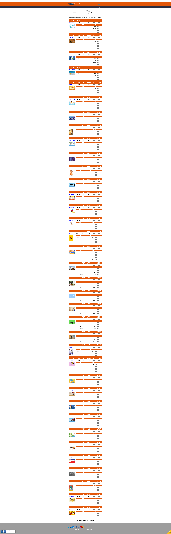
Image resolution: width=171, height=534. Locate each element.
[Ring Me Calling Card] (72, 436)
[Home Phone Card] (72, 212)
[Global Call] (71, 490)
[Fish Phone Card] (72, 365)
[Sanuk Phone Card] (72, 270)
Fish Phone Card (71, 360)
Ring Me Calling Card (72, 431)
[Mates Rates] (71, 134)
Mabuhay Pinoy (71, 457)
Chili (69, 233)
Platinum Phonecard (72, 470)
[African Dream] (72, 42)
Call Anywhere (71, 114)
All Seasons (70, 403)
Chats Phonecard (71, 248)
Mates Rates (71, 127)
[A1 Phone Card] (72, 225)
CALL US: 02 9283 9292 (99, 7)
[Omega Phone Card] (72, 186)
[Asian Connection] (72, 199)
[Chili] (71, 240)
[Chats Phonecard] (72, 253)
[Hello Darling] (72, 285)
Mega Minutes (71, 444)
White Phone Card (71, 22)
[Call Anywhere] (72, 119)
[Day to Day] (72, 421)
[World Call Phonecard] (71, 354)
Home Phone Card (71, 207)
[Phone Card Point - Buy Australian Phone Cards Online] (74, 5)
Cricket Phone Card (72, 140)
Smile (70, 509)
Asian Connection (71, 194)
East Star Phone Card (72, 155)
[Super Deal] (72, 89)
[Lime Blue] (72, 382)
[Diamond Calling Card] (72, 298)
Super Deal (70, 84)
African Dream (71, 37)
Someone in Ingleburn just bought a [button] (9, 530)
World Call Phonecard (70, 347)
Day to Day (70, 416)
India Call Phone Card (72, 69)
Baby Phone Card (71, 168)
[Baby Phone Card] (71, 175)
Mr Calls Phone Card (72, 99)
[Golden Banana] (72, 501)
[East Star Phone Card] (72, 160)
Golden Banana (71, 496)
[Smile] (72, 514)
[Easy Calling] (72, 395)
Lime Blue (70, 377)
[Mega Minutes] (72, 449)
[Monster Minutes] (72, 324)
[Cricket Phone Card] (72, 145)
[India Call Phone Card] (72, 74)
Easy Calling (71, 390)
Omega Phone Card (72, 181)
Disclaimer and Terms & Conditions (86, 529)
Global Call (70, 483)
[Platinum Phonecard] (72, 475)
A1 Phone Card (71, 220)
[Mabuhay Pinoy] (72, 462)
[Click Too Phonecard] (72, 311)
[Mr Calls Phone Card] (72, 104)
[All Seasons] (72, 408)
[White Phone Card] (72, 27)
